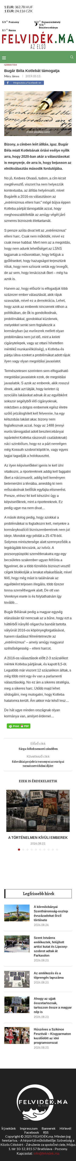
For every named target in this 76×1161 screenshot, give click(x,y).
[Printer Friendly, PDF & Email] (18, 726)
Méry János (11, 76)
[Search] (72, 57)
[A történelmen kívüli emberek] (38, 811)
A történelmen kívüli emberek (38, 837)
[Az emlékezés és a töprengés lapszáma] (17, 979)
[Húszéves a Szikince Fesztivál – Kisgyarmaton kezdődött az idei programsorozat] (17, 1035)
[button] (10, 822)
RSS (46, 1132)
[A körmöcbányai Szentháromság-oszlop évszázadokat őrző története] (17, 913)
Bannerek (49, 1128)
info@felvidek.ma (46, 1153)
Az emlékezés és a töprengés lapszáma (49, 975)
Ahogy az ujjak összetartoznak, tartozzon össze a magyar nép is (53, 1005)
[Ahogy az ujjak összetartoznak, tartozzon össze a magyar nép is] (17, 1004)
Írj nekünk (8, 1128)
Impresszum (29, 1128)
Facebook (31, 1132)
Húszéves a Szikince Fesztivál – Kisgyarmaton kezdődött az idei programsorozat (52, 1036)
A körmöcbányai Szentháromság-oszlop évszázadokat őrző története (51, 913)
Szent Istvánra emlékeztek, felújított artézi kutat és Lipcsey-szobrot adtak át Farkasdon (51, 946)
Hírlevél (65, 1128)
